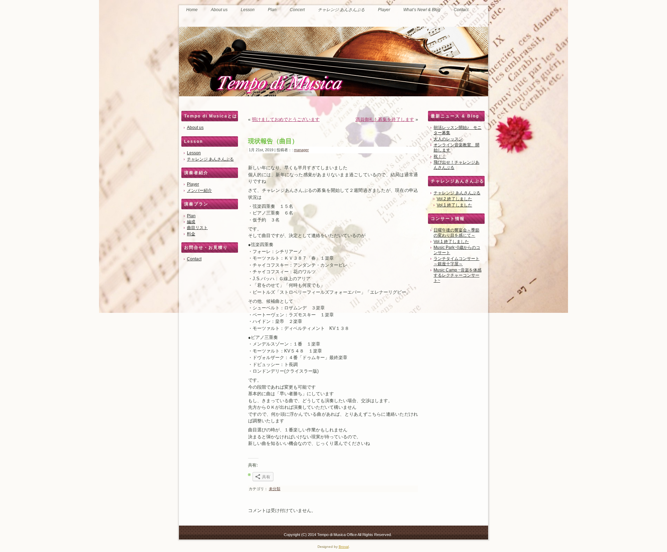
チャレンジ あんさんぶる (210, 159)
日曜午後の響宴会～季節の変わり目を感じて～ (456, 233)
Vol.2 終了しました (454, 198)
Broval (344, 547)
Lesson (194, 153)
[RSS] (185, 533)
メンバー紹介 (199, 190)
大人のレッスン (448, 139)
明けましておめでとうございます (286, 119)
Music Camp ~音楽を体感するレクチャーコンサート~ (457, 275)
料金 (191, 234)
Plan (191, 215)
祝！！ (440, 156)
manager (301, 150)
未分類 (274, 489)
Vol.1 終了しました (454, 205)
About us (195, 127)
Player (193, 184)
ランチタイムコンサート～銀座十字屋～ (456, 261)
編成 (191, 221)
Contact (194, 259)
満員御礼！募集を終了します (384, 119)
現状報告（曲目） (273, 141)
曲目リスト (197, 227)
